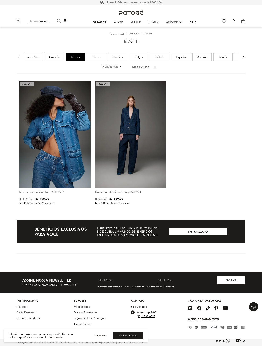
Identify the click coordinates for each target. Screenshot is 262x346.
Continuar (127, 335)
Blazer (148, 33)
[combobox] (45, 21)
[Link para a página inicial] (116, 34)
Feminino (134, 33)
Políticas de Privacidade (162, 286)
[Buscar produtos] (60, 21)
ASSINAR (231, 279)
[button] (65, 21)
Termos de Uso (141, 286)
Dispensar (101, 335)
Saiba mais (55, 337)
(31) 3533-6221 (146, 316)
